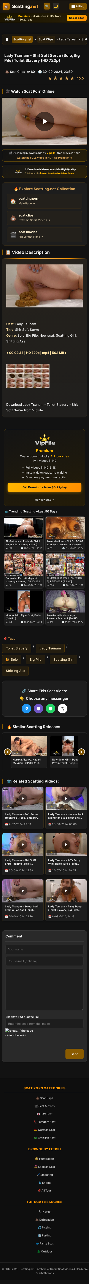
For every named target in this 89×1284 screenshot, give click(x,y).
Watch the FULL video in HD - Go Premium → (44, 157)
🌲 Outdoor (44, 1251)
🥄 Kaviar (44, 1211)
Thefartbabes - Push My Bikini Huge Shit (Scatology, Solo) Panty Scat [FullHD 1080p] (23, 543)
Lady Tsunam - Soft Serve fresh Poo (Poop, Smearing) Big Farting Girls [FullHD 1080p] (22, 816)
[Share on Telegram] (26, 708)
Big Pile (35, 659)
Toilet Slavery (17, 648)
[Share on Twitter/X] (62, 708)
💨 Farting (44, 1235)
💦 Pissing (44, 1227)
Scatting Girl (63, 659)
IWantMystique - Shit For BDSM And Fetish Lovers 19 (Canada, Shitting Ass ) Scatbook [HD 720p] (65, 543)
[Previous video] (7, 751)
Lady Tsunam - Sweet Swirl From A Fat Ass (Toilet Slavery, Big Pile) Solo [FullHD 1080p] (22, 908)
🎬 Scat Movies (44, 1106)
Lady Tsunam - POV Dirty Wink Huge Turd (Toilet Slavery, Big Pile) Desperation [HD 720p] (64, 862)
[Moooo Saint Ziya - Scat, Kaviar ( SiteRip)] (23, 601)
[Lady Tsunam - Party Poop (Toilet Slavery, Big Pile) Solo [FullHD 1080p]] (66, 890)
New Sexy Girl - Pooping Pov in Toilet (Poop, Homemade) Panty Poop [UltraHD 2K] (67, 765)
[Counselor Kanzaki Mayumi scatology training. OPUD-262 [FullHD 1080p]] (23, 565)
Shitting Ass (15, 671)
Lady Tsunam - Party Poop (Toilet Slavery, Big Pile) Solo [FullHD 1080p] (65, 908)
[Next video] (81, 751)
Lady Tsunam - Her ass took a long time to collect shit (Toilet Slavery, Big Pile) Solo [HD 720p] (66, 816)
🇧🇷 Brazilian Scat (45, 1137)
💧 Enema (44, 1182)
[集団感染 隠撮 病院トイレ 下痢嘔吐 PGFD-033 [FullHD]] (65, 565)
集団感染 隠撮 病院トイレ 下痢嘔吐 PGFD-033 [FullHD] (64, 580)
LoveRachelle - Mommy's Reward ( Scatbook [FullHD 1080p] (62, 617)
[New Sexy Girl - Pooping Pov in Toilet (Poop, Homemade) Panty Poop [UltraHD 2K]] (68, 746)
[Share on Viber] (38, 708)
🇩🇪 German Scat (44, 1129)
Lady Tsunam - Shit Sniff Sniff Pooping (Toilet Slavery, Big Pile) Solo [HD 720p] (21, 862)
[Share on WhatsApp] (50, 708)
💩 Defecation (44, 1219)
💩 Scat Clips (44, 1098)
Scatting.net (22, 39)
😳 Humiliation (44, 1158)
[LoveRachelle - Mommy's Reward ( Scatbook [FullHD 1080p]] (65, 601)
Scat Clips (46, 39)
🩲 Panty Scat (44, 1243)
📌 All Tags (44, 1190)
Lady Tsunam (50, 648)
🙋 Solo (12, 659)
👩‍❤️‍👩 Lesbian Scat (44, 1166)
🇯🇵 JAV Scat (44, 1114)
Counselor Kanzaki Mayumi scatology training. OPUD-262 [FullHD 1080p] (23, 580)
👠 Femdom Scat (44, 1121)
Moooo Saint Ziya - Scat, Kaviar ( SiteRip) (23, 617)
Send (74, 1054)
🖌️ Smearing (44, 1174)
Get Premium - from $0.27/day (44, 487)
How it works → (44, 499)
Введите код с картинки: (22, 1016)
